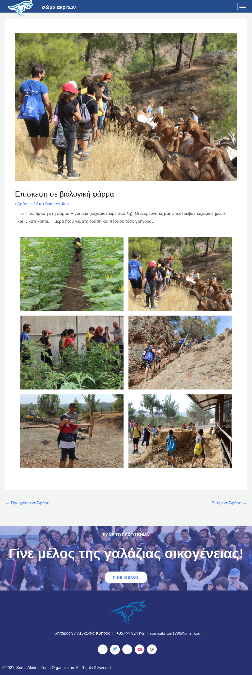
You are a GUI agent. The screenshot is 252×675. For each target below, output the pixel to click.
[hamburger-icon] (242, 6)
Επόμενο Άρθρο (229, 503)
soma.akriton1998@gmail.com (175, 633)
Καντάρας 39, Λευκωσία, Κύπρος (81, 633)
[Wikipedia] (152, 649)
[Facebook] (103, 649)
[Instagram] (127, 649)
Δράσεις (24, 204)
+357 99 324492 (130, 633)
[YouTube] (139, 649)
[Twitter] (115, 650)
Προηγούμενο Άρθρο (27, 503)
